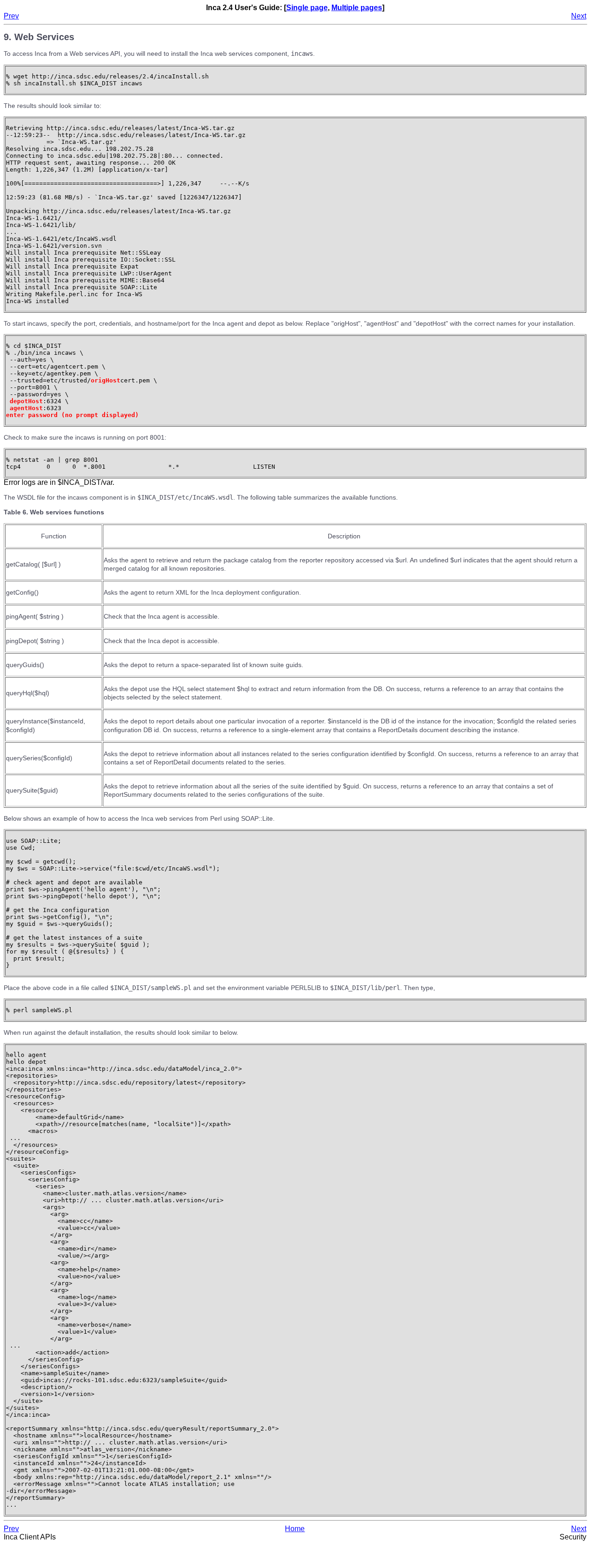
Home (295, 1529)
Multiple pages (356, 8)
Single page (307, 8)
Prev (11, 16)
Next (578, 16)
